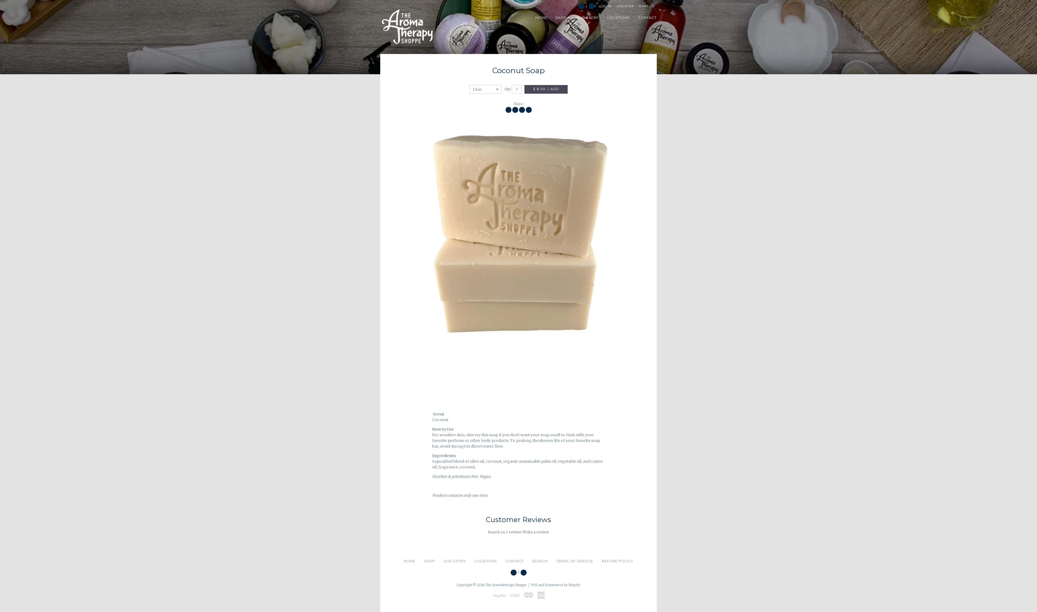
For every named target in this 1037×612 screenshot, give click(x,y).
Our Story (454, 561)
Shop (429, 561)
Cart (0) (647, 6)
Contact (514, 561)
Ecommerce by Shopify (562, 585)
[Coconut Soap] (518, 255)
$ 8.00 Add (546, 89)
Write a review (535, 532)
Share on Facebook (508, 110)
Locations (485, 561)
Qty (507, 89)
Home (409, 561)
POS (534, 585)
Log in (606, 6)
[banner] (407, 27)
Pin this (522, 110)
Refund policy (617, 561)
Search (592, 6)
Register (625, 6)
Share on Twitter (515, 110)
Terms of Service (574, 561)
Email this (529, 110)
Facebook (581, 6)
